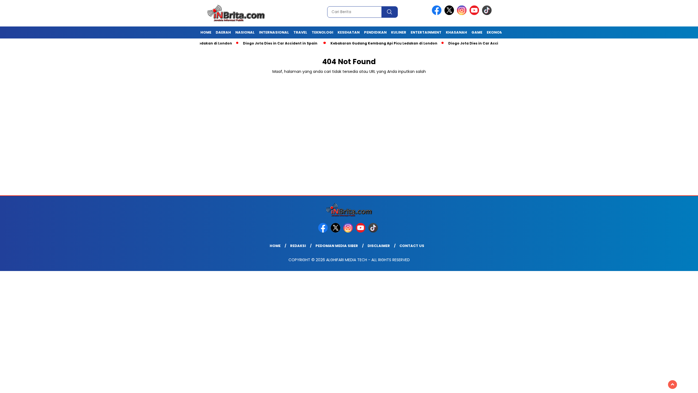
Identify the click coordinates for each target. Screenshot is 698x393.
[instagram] (462, 14)
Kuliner (398, 32)
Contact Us (411, 245)
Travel (300, 32)
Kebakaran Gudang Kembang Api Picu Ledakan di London (370, 43)
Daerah (223, 32)
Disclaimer (379, 245)
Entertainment (426, 32)
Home (205, 32)
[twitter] (450, 14)
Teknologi (322, 32)
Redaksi (298, 245)
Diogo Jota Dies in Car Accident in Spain (266, 43)
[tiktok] (488, 14)
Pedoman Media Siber (336, 245)
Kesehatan (349, 32)
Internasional (274, 32)
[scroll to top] (672, 384)
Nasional (245, 32)
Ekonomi (495, 32)
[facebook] (437, 14)
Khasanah (456, 32)
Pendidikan (375, 32)
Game (476, 32)
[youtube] (475, 14)
